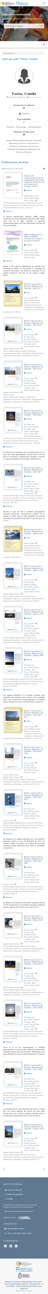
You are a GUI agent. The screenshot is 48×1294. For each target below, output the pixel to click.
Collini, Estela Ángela (31, 253)
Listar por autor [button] (9, 53)
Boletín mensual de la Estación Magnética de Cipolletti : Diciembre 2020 (33, 859)
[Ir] (42, 25)
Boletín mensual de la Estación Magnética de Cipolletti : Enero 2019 (33, 961)
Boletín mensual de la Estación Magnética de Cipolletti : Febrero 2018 (34, 1126)
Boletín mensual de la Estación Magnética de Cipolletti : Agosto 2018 (33, 568)
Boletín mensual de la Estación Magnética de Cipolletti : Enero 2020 (33, 1005)
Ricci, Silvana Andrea (31, 342)
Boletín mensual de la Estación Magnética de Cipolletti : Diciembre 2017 (33, 713)
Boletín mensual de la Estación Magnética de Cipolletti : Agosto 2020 (33, 653)
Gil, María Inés (29, 337)
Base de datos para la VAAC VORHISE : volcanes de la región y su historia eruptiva (33, 237)
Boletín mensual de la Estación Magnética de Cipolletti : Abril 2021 (33, 469)
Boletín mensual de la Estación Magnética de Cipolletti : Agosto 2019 (33, 611)
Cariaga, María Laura (31, 196)
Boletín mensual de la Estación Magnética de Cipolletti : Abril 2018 (33, 322)
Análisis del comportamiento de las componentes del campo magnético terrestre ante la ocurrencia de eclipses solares (34, 180)
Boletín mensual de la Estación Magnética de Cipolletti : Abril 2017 (33, 286)
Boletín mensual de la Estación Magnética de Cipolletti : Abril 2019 (33, 366)
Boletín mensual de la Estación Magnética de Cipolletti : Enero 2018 (33, 917)
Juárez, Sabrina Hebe (31, 198)
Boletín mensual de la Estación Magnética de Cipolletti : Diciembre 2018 (33, 750)
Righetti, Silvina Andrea (11, 349)
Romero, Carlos (8, 395)
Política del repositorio (15, 1194)
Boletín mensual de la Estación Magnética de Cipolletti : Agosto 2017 (33, 531)
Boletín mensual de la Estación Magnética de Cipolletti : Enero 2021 (33, 1067)
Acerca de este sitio (14, 1190)
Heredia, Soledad (30, 339)
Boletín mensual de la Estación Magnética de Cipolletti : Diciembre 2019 (33, 795)
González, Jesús (30, 344)
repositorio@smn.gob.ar (16, 1228)
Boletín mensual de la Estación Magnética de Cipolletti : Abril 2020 (33, 412)
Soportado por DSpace (25, 1291)
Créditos (10, 1199)
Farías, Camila (29, 200)
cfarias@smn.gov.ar (35, 97)
